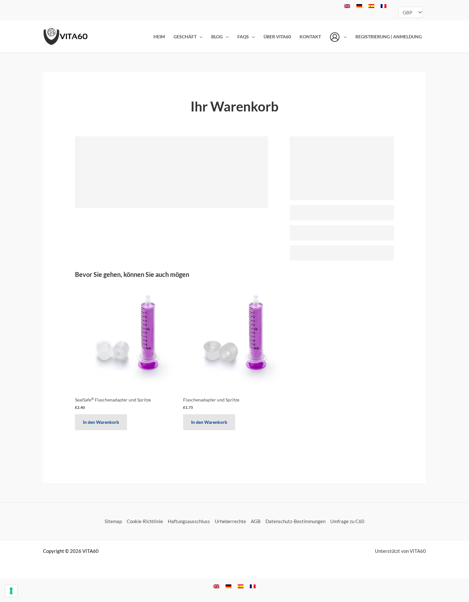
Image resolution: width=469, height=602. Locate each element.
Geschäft (185, 36)
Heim (159, 36)
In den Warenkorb (101, 422)
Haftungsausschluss (189, 521)
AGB (256, 521)
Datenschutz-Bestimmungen (295, 521)
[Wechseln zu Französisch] (383, 6)
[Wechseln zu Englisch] (347, 6)
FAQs (243, 36)
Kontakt (310, 36)
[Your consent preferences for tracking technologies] (11, 591)
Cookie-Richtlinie (145, 521)
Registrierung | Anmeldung (388, 36)
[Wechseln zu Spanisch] (371, 6)
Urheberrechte (230, 521)
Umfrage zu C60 (347, 521)
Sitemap (113, 521)
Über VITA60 (277, 36)
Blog (217, 36)
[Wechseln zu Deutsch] (359, 6)
